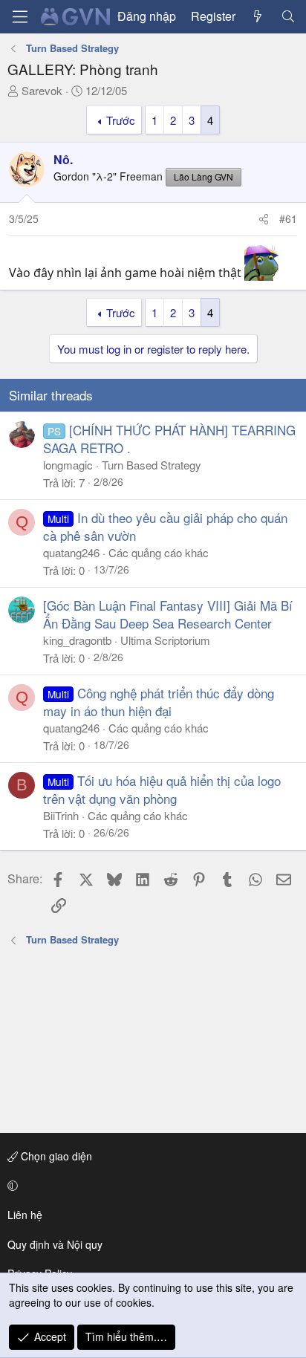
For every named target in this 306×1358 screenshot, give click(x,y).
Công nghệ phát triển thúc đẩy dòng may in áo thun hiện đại (158, 701)
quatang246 (71, 552)
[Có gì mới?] (258, 16)
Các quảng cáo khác (158, 552)
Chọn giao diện (55, 1156)
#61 (288, 218)
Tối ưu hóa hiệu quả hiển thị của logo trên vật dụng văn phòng (162, 789)
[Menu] (20, 17)
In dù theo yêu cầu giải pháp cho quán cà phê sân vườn (165, 526)
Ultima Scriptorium (165, 640)
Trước (120, 120)
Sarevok (42, 90)
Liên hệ (24, 1214)
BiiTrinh (61, 815)
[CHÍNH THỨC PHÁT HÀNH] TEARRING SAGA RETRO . (169, 438)
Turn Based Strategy (151, 464)
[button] (150, 1186)
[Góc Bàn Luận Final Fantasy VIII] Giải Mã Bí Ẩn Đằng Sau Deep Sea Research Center (168, 614)
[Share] (263, 219)
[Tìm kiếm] (288, 16)
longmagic (68, 464)
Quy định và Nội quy (54, 1244)
